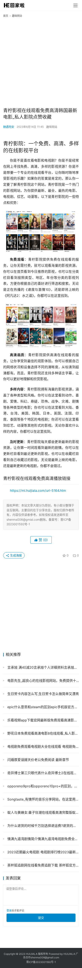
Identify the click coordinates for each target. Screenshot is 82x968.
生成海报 (15, 555)
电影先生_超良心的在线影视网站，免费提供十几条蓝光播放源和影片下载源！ (42, 680)
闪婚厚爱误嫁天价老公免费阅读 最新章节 (37, 760)
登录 (9, 910)
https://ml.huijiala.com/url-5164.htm (38, 490)
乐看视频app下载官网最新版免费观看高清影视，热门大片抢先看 (42, 720)
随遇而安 (8, 126)
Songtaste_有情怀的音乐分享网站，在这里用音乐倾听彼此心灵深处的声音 (42, 799)
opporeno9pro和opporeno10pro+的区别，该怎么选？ (42, 786)
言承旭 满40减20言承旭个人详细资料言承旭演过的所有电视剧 (42, 667)
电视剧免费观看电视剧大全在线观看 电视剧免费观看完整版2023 (42, 746)
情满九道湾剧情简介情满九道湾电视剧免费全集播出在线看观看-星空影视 (42, 839)
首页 (5, 15)
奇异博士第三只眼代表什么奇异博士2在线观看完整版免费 (42, 773)
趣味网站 (51, 126)
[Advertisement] (41, 62)
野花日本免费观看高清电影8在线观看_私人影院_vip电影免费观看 (42, 733)
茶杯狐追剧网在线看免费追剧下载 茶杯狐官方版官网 (42, 865)
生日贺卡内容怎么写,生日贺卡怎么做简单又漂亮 (42, 694)
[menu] (75, 5)
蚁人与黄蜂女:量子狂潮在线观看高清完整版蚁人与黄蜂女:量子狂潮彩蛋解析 (42, 812)
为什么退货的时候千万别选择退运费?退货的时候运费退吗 (42, 826)
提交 (41, 917)
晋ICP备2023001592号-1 (41, 962)
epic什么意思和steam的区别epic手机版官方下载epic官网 (42, 707)
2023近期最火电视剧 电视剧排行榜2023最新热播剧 (42, 852)
